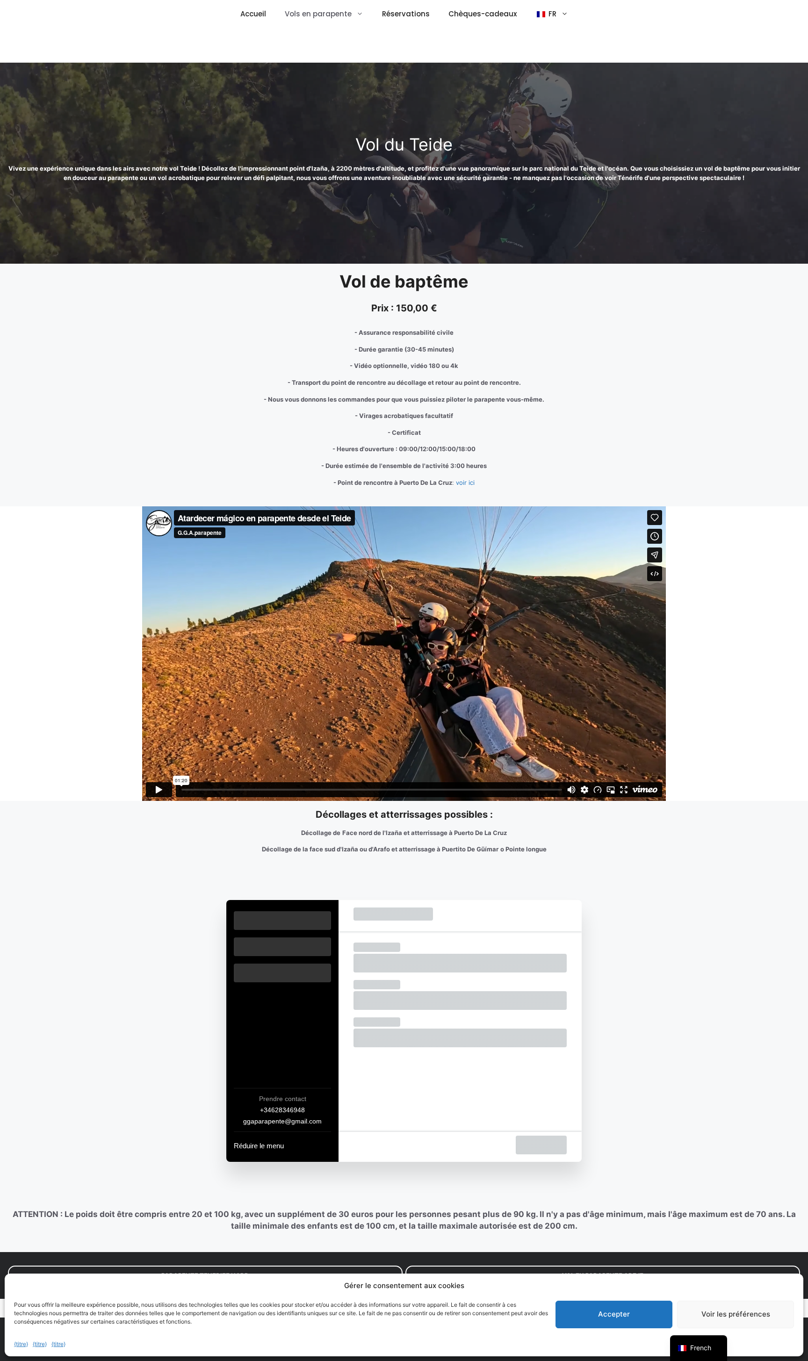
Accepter (614, 1314)
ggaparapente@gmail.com (282, 1121)
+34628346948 (282, 1110)
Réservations (406, 14)
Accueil (253, 14)
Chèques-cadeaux (482, 14)
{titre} (21, 1343)
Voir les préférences (735, 1314)
